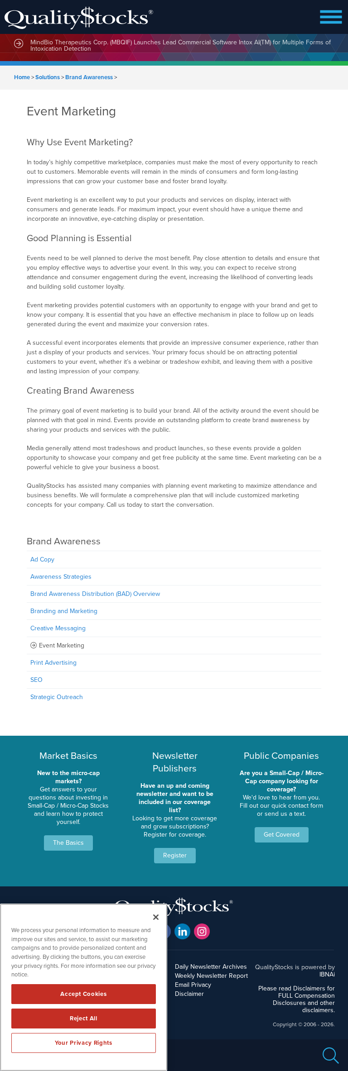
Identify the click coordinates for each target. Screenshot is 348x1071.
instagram (202, 931)
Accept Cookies (83, 994)
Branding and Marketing (63, 611)
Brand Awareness (89, 77)
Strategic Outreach (56, 697)
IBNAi (327, 974)
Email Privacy (193, 985)
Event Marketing (61, 645)
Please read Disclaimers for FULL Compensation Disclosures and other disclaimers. (296, 999)
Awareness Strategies (61, 577)
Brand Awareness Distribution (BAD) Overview (95, 594)
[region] (83, 987)
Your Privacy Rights (83, 1043)
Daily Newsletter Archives (211, 967)
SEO (36, 680)
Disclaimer (189, 994)
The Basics (68, 843)
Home (22, 77)
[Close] (156, 917)
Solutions (47, 77)
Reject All (83, 1018)
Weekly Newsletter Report (211, 976)
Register (175, 855)
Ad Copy (42, 559)
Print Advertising (53, 662)
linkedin (182, 931)
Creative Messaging (58, 628)
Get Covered (282, 834)
